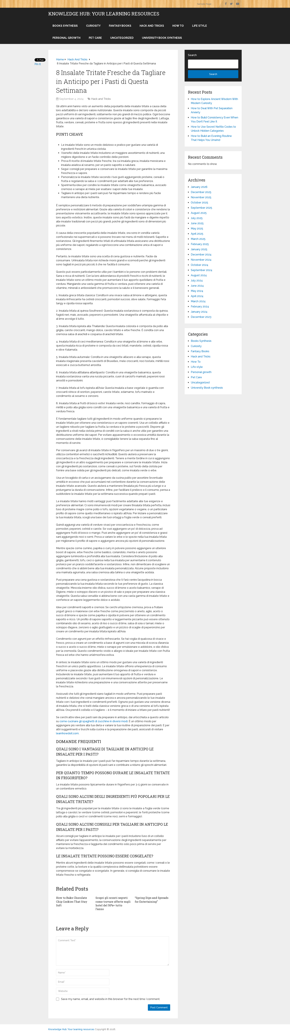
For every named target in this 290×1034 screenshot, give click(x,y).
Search (192, 55)
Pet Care (95, 37)
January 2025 (199, 249)
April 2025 (197, 233)
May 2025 (197, 228)
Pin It (38, 64)
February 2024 (200, 306)
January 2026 (199, 187)
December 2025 (201, 192)
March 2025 (198, 239)
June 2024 (197, 285)
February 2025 (200, 244)
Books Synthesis (65, 25)
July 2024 (197, 280)
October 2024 (199, 265)
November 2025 (201, 197)
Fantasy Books (120, 25)
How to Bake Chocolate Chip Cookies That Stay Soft (71, 901)
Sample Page (204, 4)
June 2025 (197, 223)
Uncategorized (122, 37)
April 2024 (197, 296)
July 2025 (197, 218)
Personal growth (66, 37)
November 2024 (201, 259)
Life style (199, 25)
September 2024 (201, 270)
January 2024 (199, 311)
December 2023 (201, 317)
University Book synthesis (162, 37)
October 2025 (199, 202)
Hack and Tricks (152, 25)
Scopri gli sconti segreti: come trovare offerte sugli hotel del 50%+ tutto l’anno (113, 903)
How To (178, 25)
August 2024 (199, 275)
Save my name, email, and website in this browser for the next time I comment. (110, 999)
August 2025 (199, 213)
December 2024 (201, 254)
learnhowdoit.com (67, 733)
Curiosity (93, 25)
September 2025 (201, 207)
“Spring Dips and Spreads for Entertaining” (151, 899)
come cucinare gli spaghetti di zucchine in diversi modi (94, 721)
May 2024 (197, 291)
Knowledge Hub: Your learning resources (103, 13)
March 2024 (198, 301)
